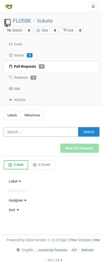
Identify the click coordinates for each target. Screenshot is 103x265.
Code (18, 44)
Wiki (17, 89)
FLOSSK (22, 21)
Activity (20, 100)
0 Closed (44, 164)
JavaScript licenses (52, 250)
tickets (45, 21)
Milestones (32, 115)
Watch (17, 30)
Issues (22, 55)
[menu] (51, 181)
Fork (70, 30)
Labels (12, 115)
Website (87, 250)
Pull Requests (28, 66)
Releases (24, 77)
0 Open (18, 164)
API (74, 250)
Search (89, 132)
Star (45, 30)
